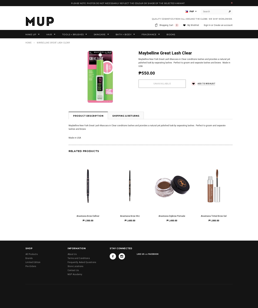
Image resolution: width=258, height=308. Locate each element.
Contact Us (73, 270)
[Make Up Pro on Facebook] (113, 256)
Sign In (207, 25)
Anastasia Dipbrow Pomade (171, 216)
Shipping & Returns (125, 116)
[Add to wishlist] (87, 182)
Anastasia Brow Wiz (130, 216)
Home (28, 42)
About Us (72, 254)
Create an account (223, 25)
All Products (31, 254)
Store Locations (76, 266)
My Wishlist (193, 25)
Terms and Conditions (79, 258)
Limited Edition (33, 262)
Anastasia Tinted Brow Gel (214, 216)
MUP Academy (75, 274)
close (232, 3)
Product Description (88, 116)
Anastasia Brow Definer (88, 216)
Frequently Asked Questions (82, 262)
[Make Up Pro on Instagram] (122, 256)
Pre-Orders (30, 266)
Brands (29, 258)
